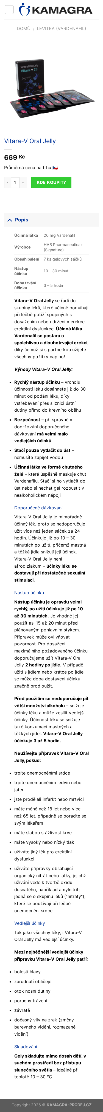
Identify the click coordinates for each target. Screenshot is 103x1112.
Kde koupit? (51, 182)
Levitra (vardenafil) (61, 28)
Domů (23, 28)
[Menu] (9, 9)
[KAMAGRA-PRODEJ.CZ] (56, 10)
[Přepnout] (9, 220)
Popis (21, 220)
